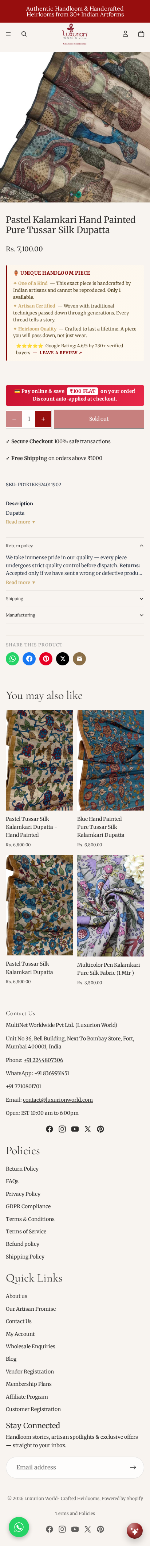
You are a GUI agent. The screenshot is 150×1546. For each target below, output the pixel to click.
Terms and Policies (75, 1513)
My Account (20, 1334)
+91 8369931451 (51, 1073)
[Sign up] (133, 1467)
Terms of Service (26, 1231)
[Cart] (141, 34)
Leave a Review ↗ (61, 352)
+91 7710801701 (23, 1086)
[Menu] (8, 34)
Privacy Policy (23, 1194)
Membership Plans (29, 1384)
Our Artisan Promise (31, 1309)
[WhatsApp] (12, 658)
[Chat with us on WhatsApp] (19, 1527)
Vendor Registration (30, 1371)
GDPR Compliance (28, 1206)
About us (16, 1296)
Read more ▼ (21, 522)
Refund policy (22, 1244)
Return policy (19, 545)
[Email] (79, 658)
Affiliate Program (27, 1396)
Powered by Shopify (122, 1498)
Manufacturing (20, 615)
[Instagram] (62, 1128)
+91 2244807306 (43, 1060)
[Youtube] (75, 1128)
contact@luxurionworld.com (58, 1100)
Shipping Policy (25, 1256)
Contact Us (19, 1321)
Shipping (14, 598)
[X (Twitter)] (62, 658)
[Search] (24, 34)
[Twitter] (87, 1128)
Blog (11, 1359)
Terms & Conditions (30, 1218)
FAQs (12, 1181)
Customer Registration (33, 1409)
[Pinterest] (45, 658)
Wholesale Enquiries (30, 1346)
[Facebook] (29, 658)
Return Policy (22, 1169)
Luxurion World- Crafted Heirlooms (61, 1498)
